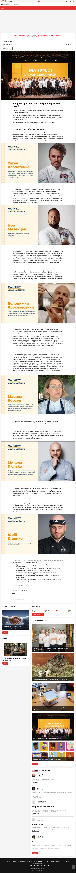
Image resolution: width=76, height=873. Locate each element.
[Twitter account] (34, 865)
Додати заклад (24, 861)
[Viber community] (45, 865)
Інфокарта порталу (12, 861)
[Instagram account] (31, 865)
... (40, 780)
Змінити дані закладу (37, 861)
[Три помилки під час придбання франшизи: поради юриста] (15, 629)
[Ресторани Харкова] (69, 611)
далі (35, 764)
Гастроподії (16, 4)
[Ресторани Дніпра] (33, 611)
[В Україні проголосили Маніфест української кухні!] (53, 740)
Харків (72, 611)
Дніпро (36, 611)
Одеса (59, 611)
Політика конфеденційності (38, 868)
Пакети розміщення (55, 861)
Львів (47, 611)
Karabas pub (35, 813)
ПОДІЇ (10, 4)
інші (5, 632)
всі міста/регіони (38, 614)
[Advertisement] (38, 20)
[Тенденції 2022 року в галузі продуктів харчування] (53, 760)
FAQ (47, 861)
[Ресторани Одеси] (57, 611)
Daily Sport (35, 796)
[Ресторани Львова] (45, 611)
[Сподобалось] (13, 593)
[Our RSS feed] (48, 865)
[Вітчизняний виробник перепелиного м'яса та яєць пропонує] (53, 680)
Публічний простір (22, 590)
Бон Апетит (35, 782)
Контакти (66, 861)
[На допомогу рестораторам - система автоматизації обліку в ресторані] (53, 710)
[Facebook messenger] (38, 865)
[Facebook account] (27, 865)
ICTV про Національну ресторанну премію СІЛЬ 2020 (14, 659)
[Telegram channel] (41, 865)
